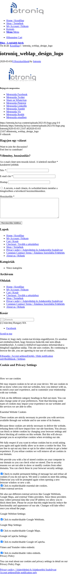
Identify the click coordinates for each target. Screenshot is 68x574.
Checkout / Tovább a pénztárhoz (22, 244)
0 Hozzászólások (20, 61)
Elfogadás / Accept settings (13, 356)
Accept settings (7, 572)
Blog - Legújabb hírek (12, 42)
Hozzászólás (7, 196)
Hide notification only (26, 572)
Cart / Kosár (12, 241)
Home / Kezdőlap (15, 235)
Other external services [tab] (11, 488)
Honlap (3, 182)
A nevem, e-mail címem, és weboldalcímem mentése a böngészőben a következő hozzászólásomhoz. (29, 189)
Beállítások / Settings (14, 359)
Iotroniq (37, 61)
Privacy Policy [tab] (7, 556)
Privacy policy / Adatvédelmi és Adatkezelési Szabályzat (34, 250)
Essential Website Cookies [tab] (13, 412)
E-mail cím (6, 176)
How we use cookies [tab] (10, 378)
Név (3, 170)
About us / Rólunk (15, 255)
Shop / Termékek (14, 247)
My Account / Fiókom (17, 238)
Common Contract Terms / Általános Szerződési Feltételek (35, 252)
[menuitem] (37, 20)
